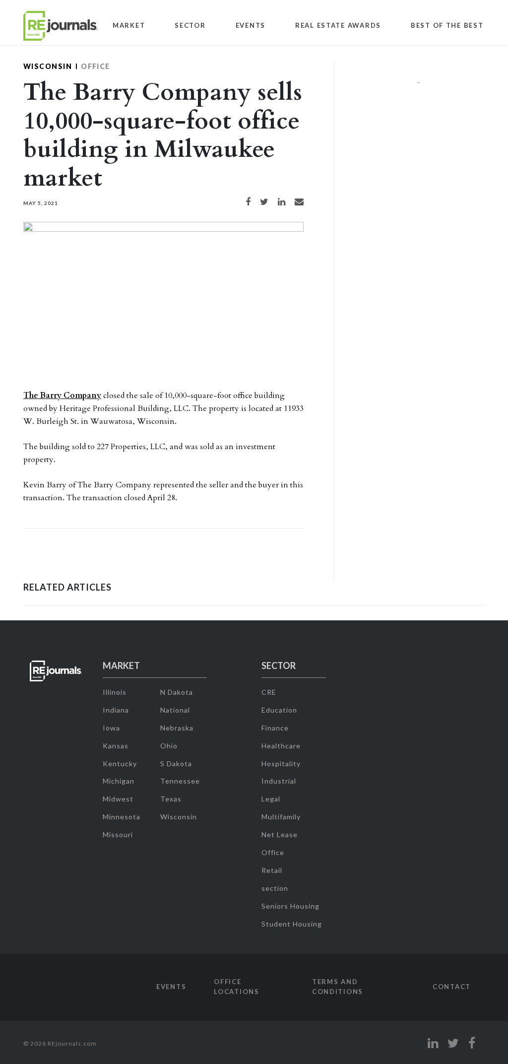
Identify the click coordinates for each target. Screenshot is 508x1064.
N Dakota (176, 692)
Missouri (118, 834)
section (274, 888)
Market (129, 25)
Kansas (115, 745)
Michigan (118, 781)
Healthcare (281, 745)
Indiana (116, 710)
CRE (268, 692)
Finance (275, 728)
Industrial (278, 781)
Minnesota (121, 816)
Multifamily (281, 816)
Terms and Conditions (337, 987)
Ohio (169, 745)
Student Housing (291, 924)
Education (279, 710)
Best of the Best (447, 25)
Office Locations (236, 987)
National (175, 710)
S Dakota (176, 763)
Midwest (118, 799)
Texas (171, 799)
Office (95, 66)
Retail (271, 870)
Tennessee (180, 781)
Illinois (115, 692)
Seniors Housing (290, 906)
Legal (270, 799)
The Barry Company (62, 395)
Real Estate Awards (338, 25)
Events (250, 25)
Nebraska (176, 728)
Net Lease (279, 834)
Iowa (111, 728)
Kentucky (120, 763)
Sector (190, 25)
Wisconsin (47, 66)
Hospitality (281, 763)
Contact (452, 987)
